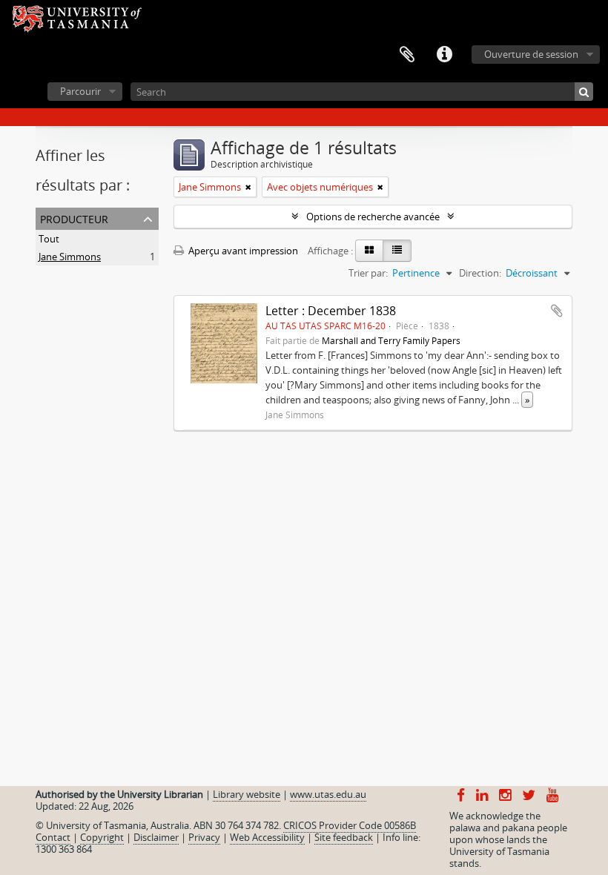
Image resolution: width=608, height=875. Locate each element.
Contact (53, 837)
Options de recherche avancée (373, 216)
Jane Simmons (70, 256)
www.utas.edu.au (328, 794)
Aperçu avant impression (242, 250)
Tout (49, 238)
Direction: (480, 273)
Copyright (102, 837)
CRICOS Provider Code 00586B (349, 825)
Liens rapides (444, 54)
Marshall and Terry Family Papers (391, 340)
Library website (246, 794)
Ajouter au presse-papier (556, 310)
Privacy (204, 837)
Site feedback (343, 837)
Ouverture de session (531, 54)
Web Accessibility (267, 837)
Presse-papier (407, 54)
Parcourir (80, 91)
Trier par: (368, 273)
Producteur (74, 218)
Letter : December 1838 (330, 311)
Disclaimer (156, 837)
